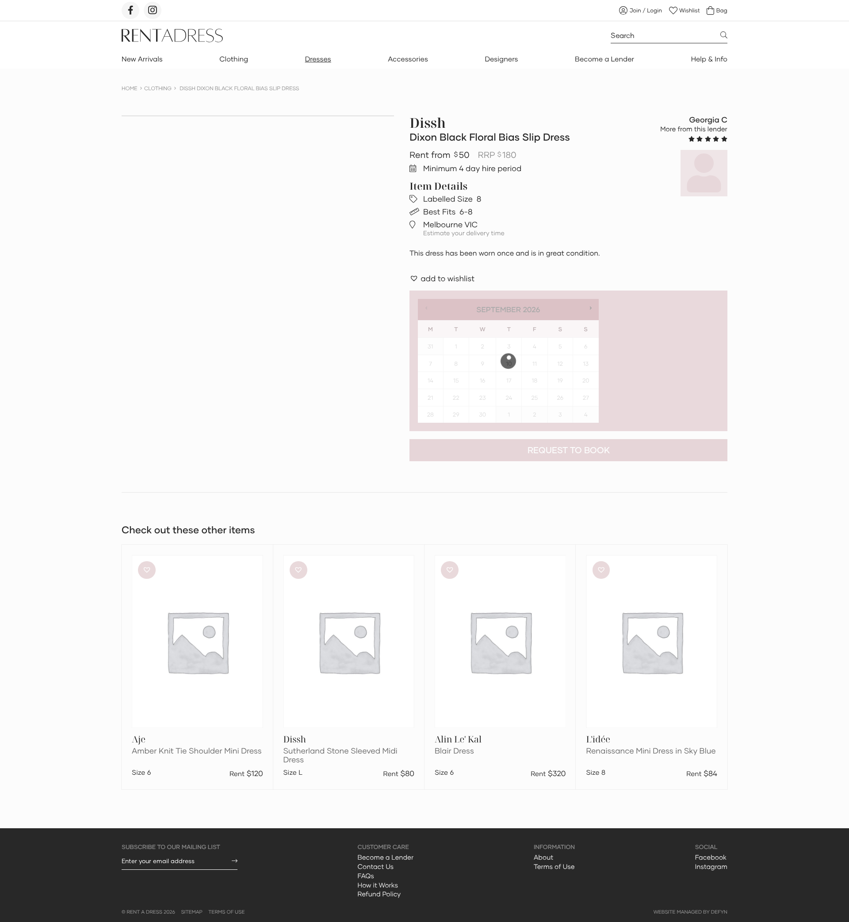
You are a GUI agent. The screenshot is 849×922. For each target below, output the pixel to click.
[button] (441, 278)
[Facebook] (130, 10)
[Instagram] (152, 10)
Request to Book (569, 450)
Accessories (408, 59)
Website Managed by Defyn (690, 912)
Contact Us (376, 867)
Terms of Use (554, 867)
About (543, 857)
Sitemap (191, 912)
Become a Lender (604, 59)
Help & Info (709, 59)
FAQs (366, 876)
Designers (501, 59)
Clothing (233, 59)
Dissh (427, 123)
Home (130, 88)
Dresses (318, 59)
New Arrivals (142, 59)
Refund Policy (379, 894)
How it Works (378, 885)
